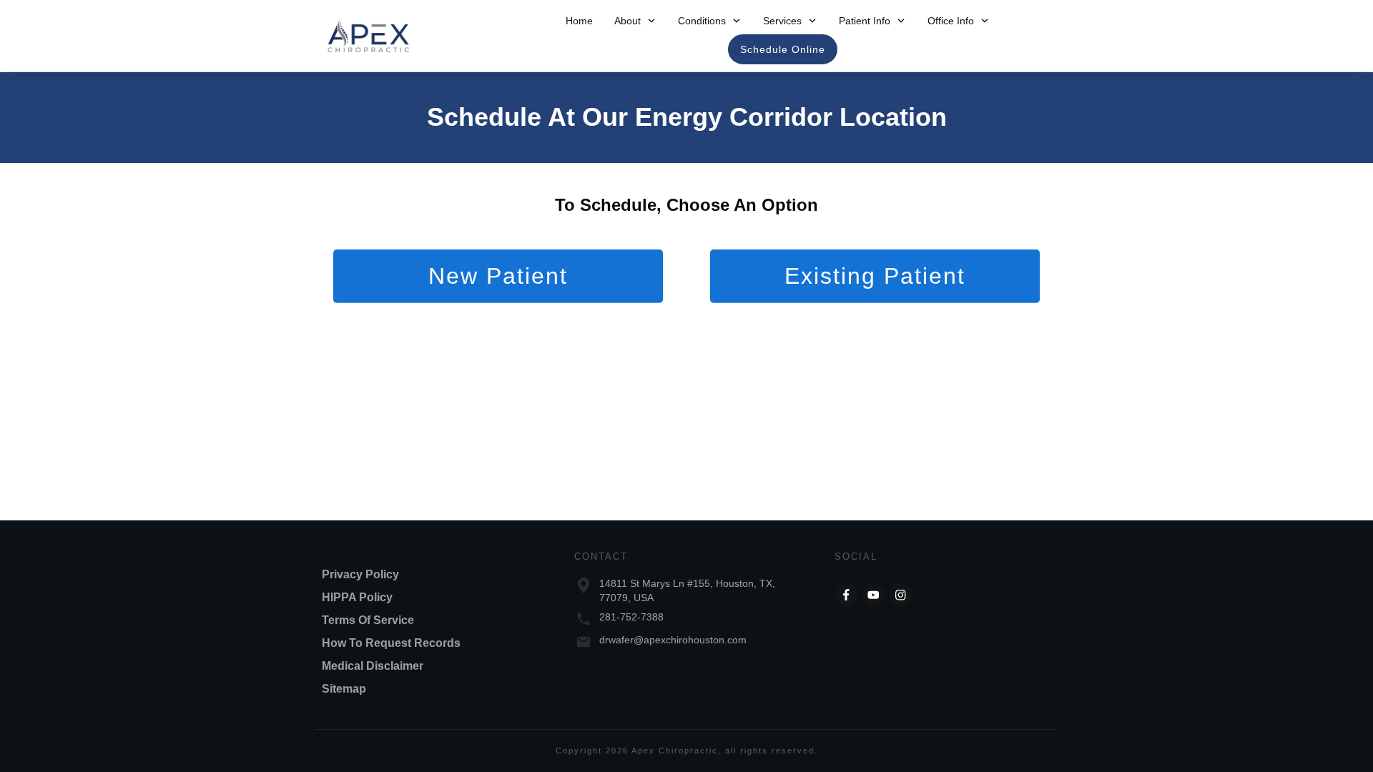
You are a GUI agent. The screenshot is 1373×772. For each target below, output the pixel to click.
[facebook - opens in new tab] (846, 594)
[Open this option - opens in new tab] (874, 594)
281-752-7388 (631, 617)
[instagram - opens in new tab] (901, 594)
